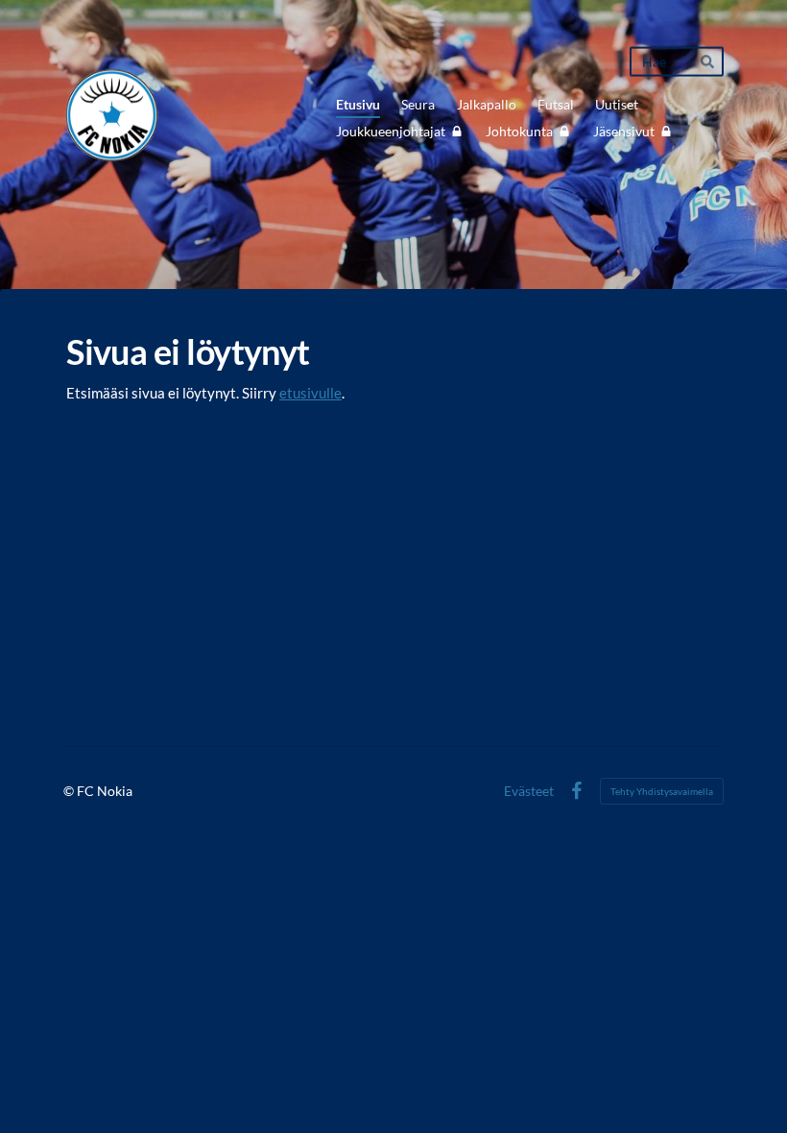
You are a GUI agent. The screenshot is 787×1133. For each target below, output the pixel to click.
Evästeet (529, 791)
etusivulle (310, 392)
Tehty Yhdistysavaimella (661, 791)
